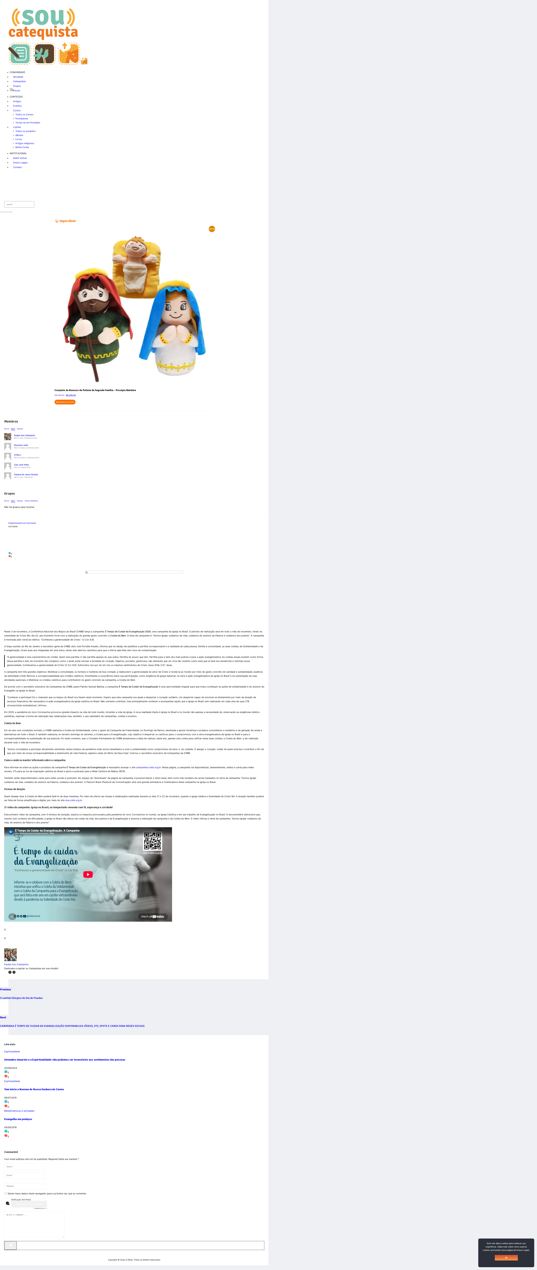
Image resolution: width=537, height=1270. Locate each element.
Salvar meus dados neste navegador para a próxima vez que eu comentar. (47, 1193)
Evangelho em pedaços (18, 1119)
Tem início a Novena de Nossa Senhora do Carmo (34, 1089)
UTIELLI (17, 455)
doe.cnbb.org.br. (74, 800)
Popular (20, 429)
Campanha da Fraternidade (25, 523)
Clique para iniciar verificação (29, 1204)
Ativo (13, 429)
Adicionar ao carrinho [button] (65, 402)
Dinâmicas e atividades (22, 1110)
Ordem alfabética (31, 501)
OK (506, 1258)
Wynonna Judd (21, 445)
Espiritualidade (12, 1051)
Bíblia (7, 1110)
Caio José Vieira (21, 464)
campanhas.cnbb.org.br (148, 767)
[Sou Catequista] (48, 64)
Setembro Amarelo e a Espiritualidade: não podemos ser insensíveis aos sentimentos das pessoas (64, 1059)
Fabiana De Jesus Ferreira (26, 474)
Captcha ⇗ (40, 1208)
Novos (6, 429)
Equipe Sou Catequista (24, 435)
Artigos (11, 523)
